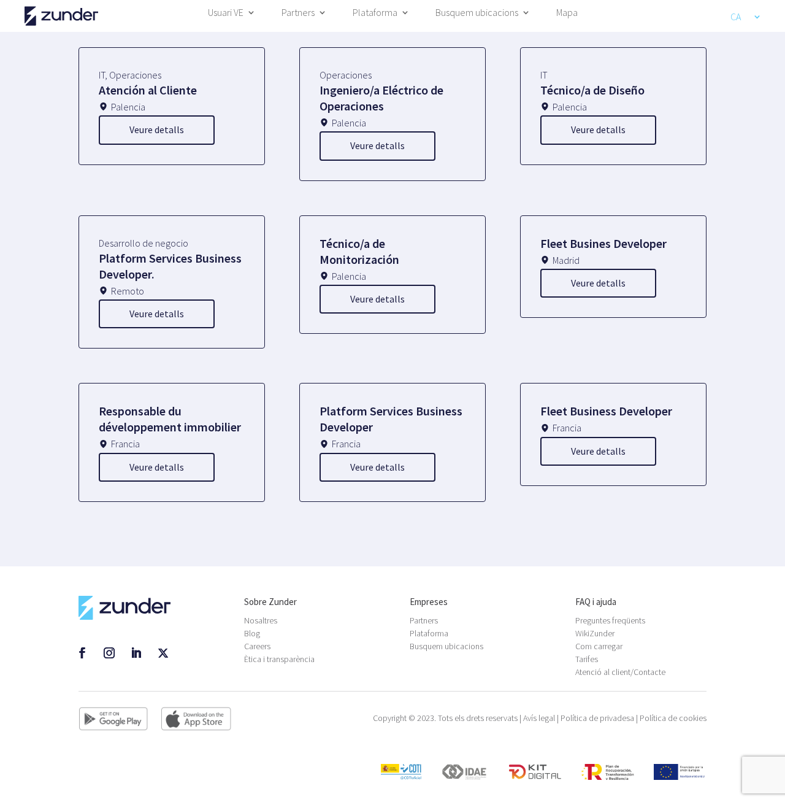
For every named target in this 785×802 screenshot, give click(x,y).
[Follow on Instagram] (109, 653)
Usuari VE (225, 13)
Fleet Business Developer (606, 410)
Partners (298, 13)
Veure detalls (156, 129)
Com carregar (598, 646)
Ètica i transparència (279, 659)
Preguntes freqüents (610, 620)
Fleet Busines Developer (603, 243)
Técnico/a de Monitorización (359, 251)
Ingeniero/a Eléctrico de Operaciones (381, 98)
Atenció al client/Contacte (620, 671)
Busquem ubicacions (476, 13)
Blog (252, 633)
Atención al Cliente (148, 90)
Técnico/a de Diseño (592, 90)
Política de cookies (673, 717)
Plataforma (375, 13)
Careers (257, 646)
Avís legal (539, 717)
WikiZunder (595, 633)
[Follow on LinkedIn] (136, 653)
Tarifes (586, 659)
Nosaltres (260, 620)
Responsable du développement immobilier (170, 418)
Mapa (567, 13)
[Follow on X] (163, 653)
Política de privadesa (597, 717)
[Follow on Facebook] (82, 653)
